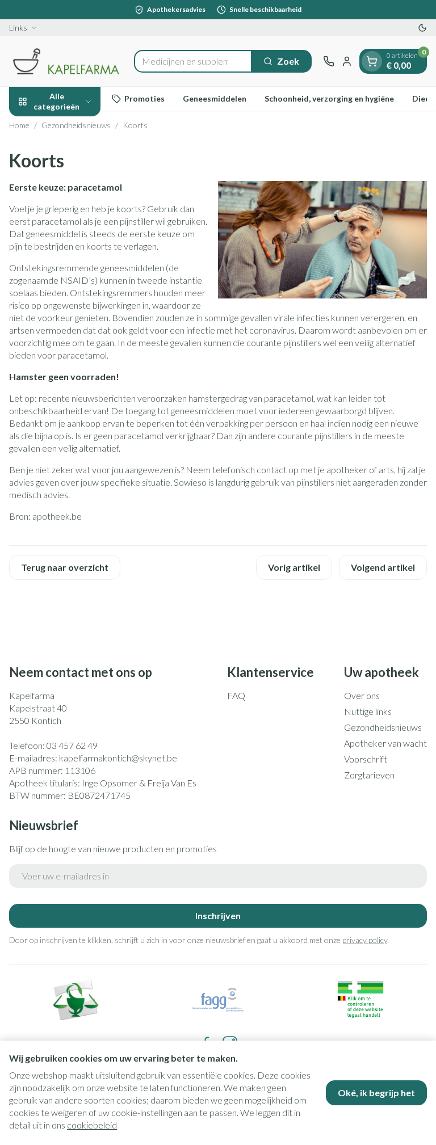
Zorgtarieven (369, 774)
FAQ (236, 695)
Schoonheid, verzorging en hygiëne (329, 98)
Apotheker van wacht (385, 743)
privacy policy (364, 940)
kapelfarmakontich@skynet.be (118, 757)
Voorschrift (365, 758)
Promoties (144, 98)
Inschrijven (218, 915)
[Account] (347, 61)
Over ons (362, 695)
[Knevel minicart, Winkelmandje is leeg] (372, 61)
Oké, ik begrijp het (376, 1092)
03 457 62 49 (72, 745)
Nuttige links (368, 711)
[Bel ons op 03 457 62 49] (328, 61)
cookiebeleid (92, 1124)
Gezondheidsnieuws (76, 125)
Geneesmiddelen (214, 98)
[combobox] (193, 61)
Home (19, 125)
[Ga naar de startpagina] (66, 61)
